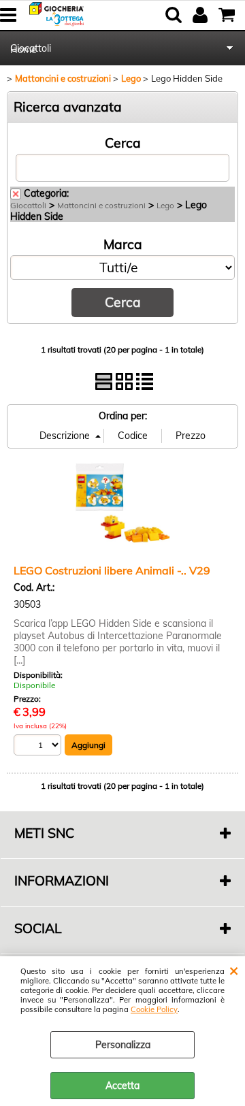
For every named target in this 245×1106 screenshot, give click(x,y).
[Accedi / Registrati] (202, 15)
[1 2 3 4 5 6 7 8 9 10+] (39, 747)
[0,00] (228, 15)
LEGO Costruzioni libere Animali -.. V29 (112, 570)
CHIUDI (233, 970)
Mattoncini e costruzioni (101, 205)
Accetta (122, 1085)
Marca (122, 244)
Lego (165, 205)
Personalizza (122, 1045)
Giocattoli (30, 48)
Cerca (123, 143)
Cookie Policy (154, 1009)
